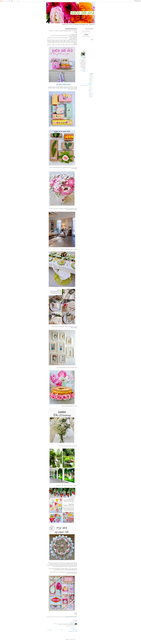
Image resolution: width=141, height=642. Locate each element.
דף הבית (62, 629)
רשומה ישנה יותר (49, 629)
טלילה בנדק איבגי (82, 58)
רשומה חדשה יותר (74, 629)
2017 (91, 77)
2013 (91, 93)
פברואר (90, 90)
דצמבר (90, 82)
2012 (91, 94)
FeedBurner (88, 36)
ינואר (90, 91)
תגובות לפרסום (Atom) (71, 631)
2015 (91, 80)
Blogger (67, 639)
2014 (91, 81)
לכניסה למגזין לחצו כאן (63, 84)
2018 (91, 76)
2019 (91, 75)
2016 (91, 79)
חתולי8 (73, 622)
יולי (90, 87)
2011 (91, 95)
